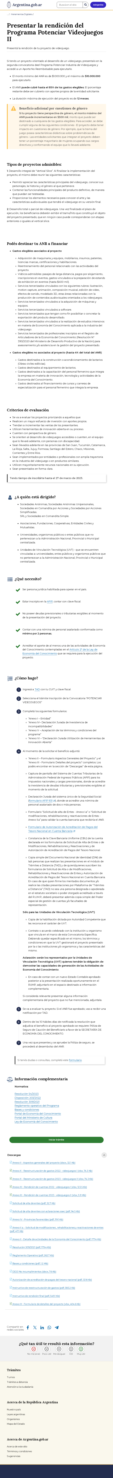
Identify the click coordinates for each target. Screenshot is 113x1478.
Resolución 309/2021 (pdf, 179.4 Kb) (31, 1247)
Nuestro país (14, 1409)
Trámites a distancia (17, 1382)
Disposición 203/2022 (28, 1097)
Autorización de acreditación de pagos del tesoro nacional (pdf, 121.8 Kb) (52, 1279)
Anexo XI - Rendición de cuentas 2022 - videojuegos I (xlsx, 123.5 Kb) (49, 1187)
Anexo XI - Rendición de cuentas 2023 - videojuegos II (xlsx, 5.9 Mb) (49, 1195)
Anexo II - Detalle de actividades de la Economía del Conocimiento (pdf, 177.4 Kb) (56, 1239)
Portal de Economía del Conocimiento (38, 1113)
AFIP (50, 601)
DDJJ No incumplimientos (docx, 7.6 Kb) (34, 1271)
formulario (75, 1060)
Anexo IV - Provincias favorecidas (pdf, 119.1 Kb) (37, 1219)
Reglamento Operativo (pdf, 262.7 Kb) (33, 1255)
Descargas (14, 1155)
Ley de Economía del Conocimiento (36, 1121)
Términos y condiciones (19, 1451)
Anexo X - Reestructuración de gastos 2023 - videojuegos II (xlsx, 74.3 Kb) (52, 1179)
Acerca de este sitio (17, 1446)
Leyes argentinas (16, 1414)
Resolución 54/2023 (26, 1093)
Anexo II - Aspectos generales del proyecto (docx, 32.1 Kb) (43, 1162)
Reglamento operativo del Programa (37, 1105)
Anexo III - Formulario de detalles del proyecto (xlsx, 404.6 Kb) (46, 1304)
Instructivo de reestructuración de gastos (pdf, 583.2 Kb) (43, 1287)
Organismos (13, 1419)
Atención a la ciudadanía (20, 1387)
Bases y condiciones (27, 1109)
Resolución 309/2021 (27, 1101)
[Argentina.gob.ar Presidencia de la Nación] (24, 5)
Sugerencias (13, 1456)
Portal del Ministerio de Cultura (33, 1117)
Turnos (11, 1377)
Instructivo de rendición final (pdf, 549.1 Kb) (36, 1296)
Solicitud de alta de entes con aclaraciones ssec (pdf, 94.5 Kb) (46, 1211)
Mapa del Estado (16, 1424)
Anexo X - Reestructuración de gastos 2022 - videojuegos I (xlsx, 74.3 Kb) (52, 1170)
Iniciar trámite (56, 1139)
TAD (37, 689)
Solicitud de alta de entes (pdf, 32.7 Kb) (33, 1203)
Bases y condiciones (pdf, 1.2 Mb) (30, 1263)
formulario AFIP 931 (41, 800)
